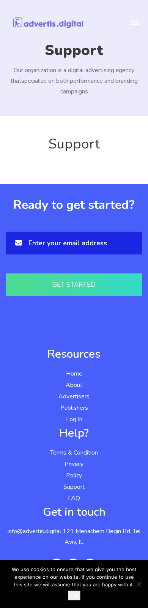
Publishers (74, 408)
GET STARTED (74, 284)
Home (74, 374)
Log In (74, 419)
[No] (138, 584)
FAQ (74, 498)
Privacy (74, 464)
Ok (74, 595)
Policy (74, 475)
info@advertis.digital (34, 531)
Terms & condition (74, 452)
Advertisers (74, 396)
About (74, 385)
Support (74, 487)
